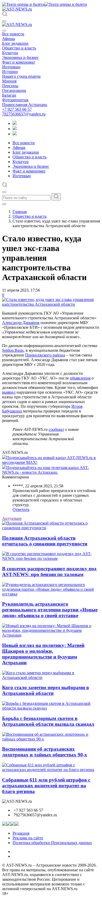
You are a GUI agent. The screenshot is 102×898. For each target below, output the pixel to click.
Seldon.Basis (13, 350)
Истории (10, 71)
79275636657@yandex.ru (24, 114)
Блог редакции (15, 43)
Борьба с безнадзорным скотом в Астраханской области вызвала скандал (48, 721)
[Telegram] (15, 123)
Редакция (21, 833)
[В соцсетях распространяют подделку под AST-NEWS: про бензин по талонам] (51, 558)
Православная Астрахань (24, 104)
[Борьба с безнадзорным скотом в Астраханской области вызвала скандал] (51, 708)
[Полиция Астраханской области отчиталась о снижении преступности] (51, 528)
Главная (20, 211)
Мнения (9, 81)
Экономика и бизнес (20, 57)
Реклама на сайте (28, 838)
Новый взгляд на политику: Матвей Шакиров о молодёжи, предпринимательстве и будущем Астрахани (43, 654)
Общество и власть (19, 48)
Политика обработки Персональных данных (52, 842)
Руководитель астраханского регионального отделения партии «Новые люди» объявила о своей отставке (50, 609)
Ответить (21, 509)
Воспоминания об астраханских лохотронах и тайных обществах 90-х (44, 751)
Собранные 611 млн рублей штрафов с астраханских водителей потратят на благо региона (46, 785)
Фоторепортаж (15, 100)
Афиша (8, 38)
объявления (80, 378)
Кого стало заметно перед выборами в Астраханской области (45, 690)
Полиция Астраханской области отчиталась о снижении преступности (44, 540)
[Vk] (15, 134)
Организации (14, 90)
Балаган (9, 95)
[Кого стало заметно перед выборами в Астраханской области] (51, 677)
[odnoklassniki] (15, 128)
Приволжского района (45, 355)
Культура (10, 53)
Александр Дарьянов (20, 322)
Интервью (11, 67)
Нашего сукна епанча (21, 76)
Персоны (10, 85)
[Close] (4, 30)
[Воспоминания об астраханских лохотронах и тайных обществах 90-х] (51, 739)
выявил (8, 392)
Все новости (13, 34)
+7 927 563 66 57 (17, 109)
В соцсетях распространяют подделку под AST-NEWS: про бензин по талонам (49, 571)
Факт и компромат (18, 62)
